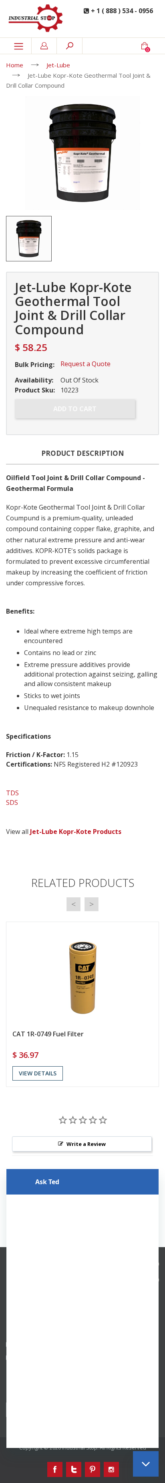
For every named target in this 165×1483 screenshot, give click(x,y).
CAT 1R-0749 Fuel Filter (48, 1034)
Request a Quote (85, 363)
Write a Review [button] (86, 1144)
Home (14, 65)
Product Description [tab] (82, 453)
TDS (12, 793)
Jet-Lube (58, 65)
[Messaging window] (82, 1308)
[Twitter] (73, 1469)
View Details (37, 1073)
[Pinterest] (92, 1469)
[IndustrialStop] (36, 18)
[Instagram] (111, 1469)
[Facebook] (54, 1469)
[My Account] (44, 45)
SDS (12, 802)
